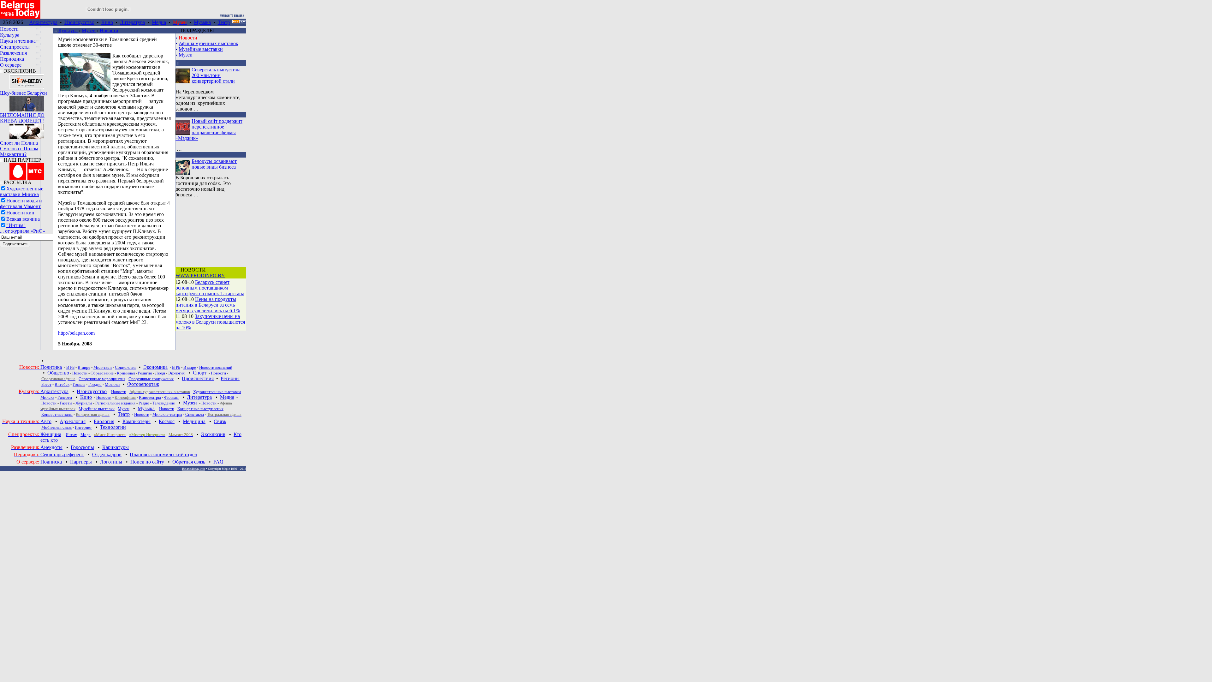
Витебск (62, 384)
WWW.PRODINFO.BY (200, 275)
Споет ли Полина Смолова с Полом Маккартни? (19, 148)
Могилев (112, 384)
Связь (220, 421)
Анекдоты (51, 447)
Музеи (89, 30)
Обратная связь (188, 461)
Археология (73, 421)
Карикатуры (115, 447)
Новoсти (141, 414)
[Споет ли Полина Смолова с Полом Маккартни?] (26, 130)
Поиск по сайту (147, 461)
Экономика (155, 367)
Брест (46, 384)
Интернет (83, 427)
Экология (176, 373)
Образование (102, 373)
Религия (145, 373)
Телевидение (163, 403)
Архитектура (43, 22)
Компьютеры (136, 421)
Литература (132, 22)
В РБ (70, 367)
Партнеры (81, 461)
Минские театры (167, 414)
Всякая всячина (23, 219)
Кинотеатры (150, 397)
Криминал (126, 373)
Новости (109, 30)
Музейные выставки (201, 49)
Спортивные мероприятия (102, 378)
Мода (85, 434)
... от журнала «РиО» (22, 231)
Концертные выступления (200, 408)
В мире (84, 367)
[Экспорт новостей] (239, 21)
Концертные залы (57, 414)
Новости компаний (215, 367)
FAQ (218, 461)
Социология (125, 367)
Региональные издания (115, 403)
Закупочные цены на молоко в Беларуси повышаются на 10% (210, 322)
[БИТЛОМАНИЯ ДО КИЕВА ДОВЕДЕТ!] (26, 102)
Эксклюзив (213, 434)
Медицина (194, 421)
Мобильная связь (56, 427)
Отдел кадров (107, 454)
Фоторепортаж (143, 384)
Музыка (202, 22)
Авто (45, 421)
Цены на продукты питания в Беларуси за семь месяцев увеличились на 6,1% (207, 304)
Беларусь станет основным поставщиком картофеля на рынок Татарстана (209, 287)
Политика (51, 367)
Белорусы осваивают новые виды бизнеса (214, 164)
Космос (167, 421)
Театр (224, 22)
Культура (68, 30)
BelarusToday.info (193, 468)
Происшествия (198, 378)
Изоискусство (79, 22)
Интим (71, 434)
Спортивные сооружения (151, 378)
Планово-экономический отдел (163, 454)
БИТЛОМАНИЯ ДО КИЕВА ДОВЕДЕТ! (22, 117)
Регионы (230, 378)
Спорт (199, 372)
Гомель (79, 384)
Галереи (64, 397)
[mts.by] (26, 169)
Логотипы (111, 461)
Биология (104, 421)
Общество (58, 372)
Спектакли (194, 414)
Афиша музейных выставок (208, 43)
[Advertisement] (210, 232)
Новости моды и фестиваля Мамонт (21, 203)
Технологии (113, 427)
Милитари (102, 367)
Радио (144, 403)
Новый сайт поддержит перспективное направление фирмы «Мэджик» (208, 129)
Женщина (50, 434)
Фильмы (171, 397)
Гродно (95, 384)
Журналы (83, 403)
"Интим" (16, 225)
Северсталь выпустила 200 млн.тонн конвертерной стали (216, 75)
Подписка (51, 461)
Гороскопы (82, 447)
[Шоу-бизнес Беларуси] (26, 80)
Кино (107, 22)
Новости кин (20, 212)
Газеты (66, 403)
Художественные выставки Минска (21, 191)
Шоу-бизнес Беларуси (23, 93)
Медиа (159, 22)
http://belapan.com (76, 333)
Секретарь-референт (62, 454)
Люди (160, 373)
